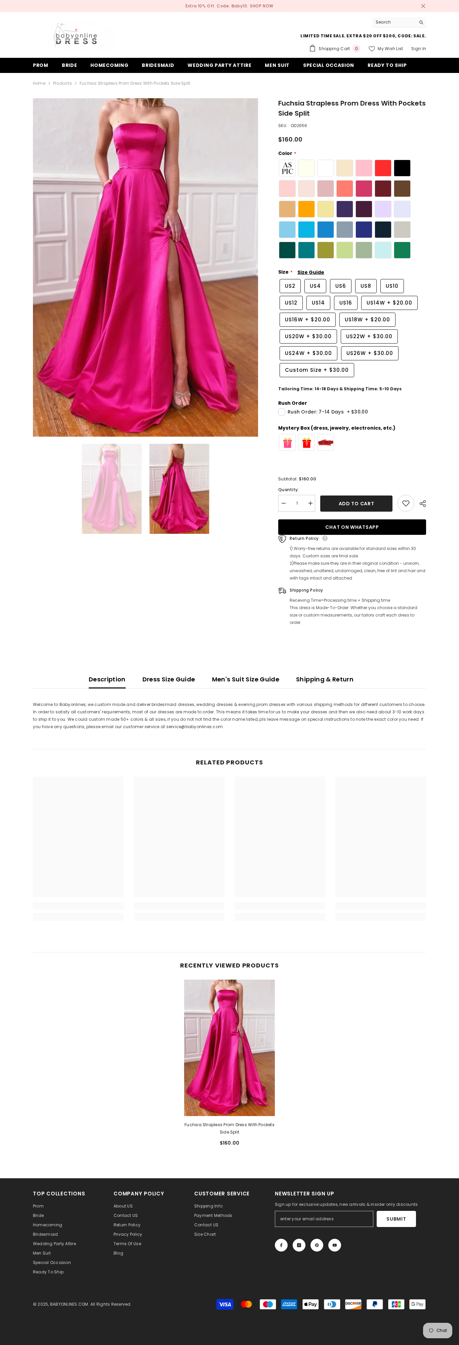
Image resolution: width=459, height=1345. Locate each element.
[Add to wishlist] (406, 503)
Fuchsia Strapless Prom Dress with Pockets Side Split (229, 1128)
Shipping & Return (324, 679)
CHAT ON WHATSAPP (352, 527)
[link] (78, 906)
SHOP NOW (262, 6)
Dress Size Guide (168, 679)
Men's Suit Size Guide (246, 679)
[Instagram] (299, 1245)
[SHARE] (420, 504)
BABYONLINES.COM (69, 1304)
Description (107, 679)
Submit (396, 1219)
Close (423, 6)
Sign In (418, 48)
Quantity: (288, 489)
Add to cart (356, 503)
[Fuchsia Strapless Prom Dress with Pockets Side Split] (229, 1048)
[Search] (399, 22)
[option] (145, 267)
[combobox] (394, 22)
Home (39, 83)
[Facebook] (281, 1245)
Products (62, 83)
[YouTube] (334, 1245)
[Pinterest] (316, 1245)
